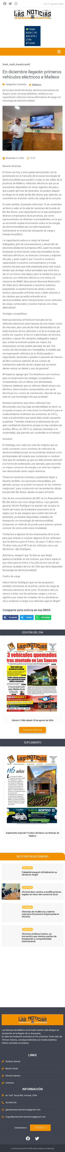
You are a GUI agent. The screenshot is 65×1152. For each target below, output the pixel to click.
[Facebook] (4, 3)
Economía (21, 84)
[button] (10, 617)
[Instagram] (16, 3)
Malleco (36, 84)
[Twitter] (10, 3)
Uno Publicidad (49, 1148)
